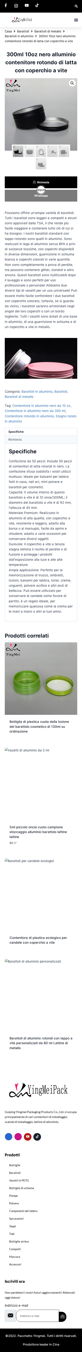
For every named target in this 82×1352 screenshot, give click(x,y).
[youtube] (27, 1137)
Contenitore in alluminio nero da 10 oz (41, 406)
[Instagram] (18, 1136)
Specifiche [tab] (16, 432)
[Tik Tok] (37, 1137)
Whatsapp (41, 195)
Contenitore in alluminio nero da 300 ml (35, 411)
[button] (76, 20)
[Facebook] (8, 1136)
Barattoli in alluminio (19, 36)
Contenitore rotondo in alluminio (29, 416)
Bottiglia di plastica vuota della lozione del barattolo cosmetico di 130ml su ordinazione (39, 726)
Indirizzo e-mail (16, 1305)
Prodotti (12, 1155)
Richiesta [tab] (15, 439)
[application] (41, 358)
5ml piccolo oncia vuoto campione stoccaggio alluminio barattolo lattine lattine (38, 832)
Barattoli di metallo (48, 31)
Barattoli (23, 31)
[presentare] (62, 1317)
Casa (8, 31)
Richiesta (43, 182)
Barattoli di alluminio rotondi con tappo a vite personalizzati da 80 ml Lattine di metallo (41, 1043)
